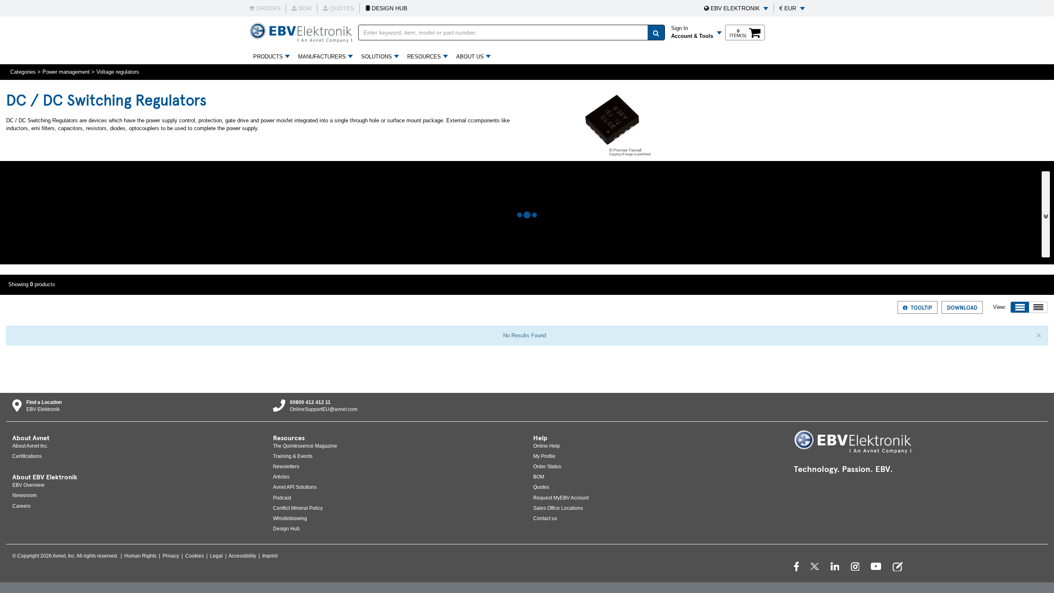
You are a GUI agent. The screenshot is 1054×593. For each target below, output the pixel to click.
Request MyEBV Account (561, 498)
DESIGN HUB (388, 8)
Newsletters (286, 466)
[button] (736, 8)
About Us (470, 57)
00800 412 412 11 (310, 402)
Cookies (194, 556)
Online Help (546, 446)
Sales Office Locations (558, 508)
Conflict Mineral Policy (298, 508)
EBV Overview (28, 485)
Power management (66, 72)
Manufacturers (322, 57)
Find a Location (44, 402)
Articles (281, 477)
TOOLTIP (921, 307)
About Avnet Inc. (30, 446)
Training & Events (292, 456)
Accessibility (242, 556)
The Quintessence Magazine (305, 446)
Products (268, 57)
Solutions (376, 57)
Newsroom (24, 495)
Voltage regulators (117, 72)
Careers (21, 506)
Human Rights (140, 556)
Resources (424, 57)
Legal (216, 556)
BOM (538, 477)
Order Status (547, 466)
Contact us (545, 518)
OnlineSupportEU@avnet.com (323, 409)
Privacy (171, 556)
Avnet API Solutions (295, 487)
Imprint (269, 556)
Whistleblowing (290, 518)
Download (962, 307)
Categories (23, 72)
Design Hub (286, 529)
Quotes (541, 487)
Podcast (282, 498)
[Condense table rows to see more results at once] (1038, 307)
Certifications (27, 456)
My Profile (544, 456)
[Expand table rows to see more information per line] (1019, 307)
